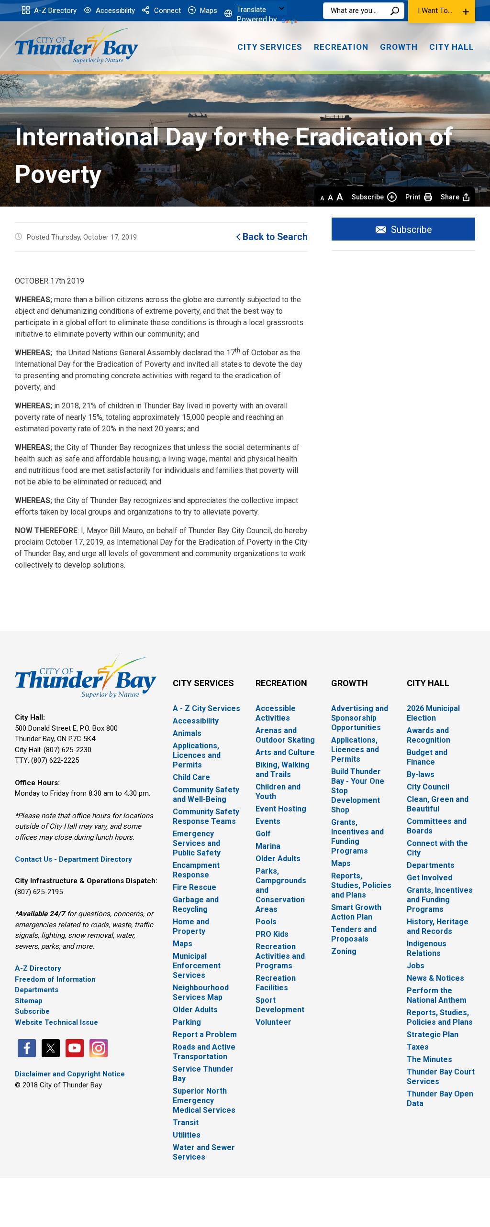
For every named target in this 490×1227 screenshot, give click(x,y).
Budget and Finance (427, 757)
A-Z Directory (54, 10)
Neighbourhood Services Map (201, 992)
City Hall (428, 683)
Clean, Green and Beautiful (437, 804)
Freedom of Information (55, 979)
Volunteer (273, 1022)
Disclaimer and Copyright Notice (70, 1074)
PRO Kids (272, 934)
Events (268, 821)
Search (395, 11)
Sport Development (280, 1005)
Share (450, 197)
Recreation (281, 683)
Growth (349, 683)
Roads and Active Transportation (204, 1051)
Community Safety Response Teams (206, 816)
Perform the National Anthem (437, 995)
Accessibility (114, 10)
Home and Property (191, 926)
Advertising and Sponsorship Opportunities (359, 718)
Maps (207, 10)
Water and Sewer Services (204, 1152)
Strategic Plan (432, 1034)
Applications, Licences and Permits (197, 755)
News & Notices (435, 978)
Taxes (418, 1047)
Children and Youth (278, 791)
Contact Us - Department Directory (73, 859)
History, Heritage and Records (437, 926)
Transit (186, 1122)
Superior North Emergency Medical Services (204, 1100)
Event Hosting (281, 808)
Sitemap (29, 1001)
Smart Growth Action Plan (356, 912)
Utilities (186, 1134)
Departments (36, 990)
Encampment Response (196, 870)
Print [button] (412, 197)
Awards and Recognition (428, 735)
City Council (428, 786)
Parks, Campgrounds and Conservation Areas (281, 890)
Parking (187, 1022)
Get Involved (429, 877)
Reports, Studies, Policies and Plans (361, 885)
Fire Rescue (194, 887)
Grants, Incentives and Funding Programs (357, 836)
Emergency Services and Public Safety (197, 843)
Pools (266, 921)
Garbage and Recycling (196, 904)
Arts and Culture (285, 752)
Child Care (191, 777)
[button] (441, 11)
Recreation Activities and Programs (280, 956)
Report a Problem (205, 1034)
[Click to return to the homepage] (76, 44)
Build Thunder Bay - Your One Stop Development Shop (357, 790)
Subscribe (368, 197)
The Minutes (429, 1059)
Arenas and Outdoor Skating (285, 735)
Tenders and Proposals (354, 934)
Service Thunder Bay (203, 1073)
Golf (263, 833)
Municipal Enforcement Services (197, 966)
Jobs (415, 965)
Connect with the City (437, 848)
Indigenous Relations (426, 948)
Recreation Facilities (276, 983)
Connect (166, 10)
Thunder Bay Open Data (440, 1098)
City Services (203, 683)
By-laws (420, 774)
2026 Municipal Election (433, 713)
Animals (187, 733)
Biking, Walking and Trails (283, 769)
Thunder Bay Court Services (441, 1076)
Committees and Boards (437, 826)
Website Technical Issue (56, 1022)
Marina (268, 846)
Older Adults (195, 1009)
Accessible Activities (276, 713)
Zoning (343, 951)
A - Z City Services (206, 708)
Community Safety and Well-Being (206, 794)
